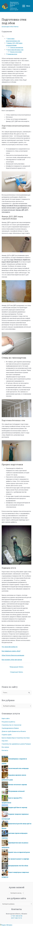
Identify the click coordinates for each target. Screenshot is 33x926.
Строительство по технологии (11, 725)
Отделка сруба (6, 734)
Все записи (5, 747)
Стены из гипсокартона (16, 47)
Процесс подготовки (16, 52)
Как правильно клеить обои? (11, 651)
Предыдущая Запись (16, 667)
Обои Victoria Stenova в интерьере (13, 655)
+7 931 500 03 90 (16, 916)
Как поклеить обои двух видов (12, 659)
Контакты (5, 750)
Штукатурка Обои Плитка (10, 26)
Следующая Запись (16, 672)
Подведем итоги (12, 54)
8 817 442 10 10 (16, 918)
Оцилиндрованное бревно (10, 728)
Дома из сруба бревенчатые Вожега (14, 731)
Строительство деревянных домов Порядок (16, 744)
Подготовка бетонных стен (15, 50)
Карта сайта (5, 718)
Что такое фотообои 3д (9, 647)
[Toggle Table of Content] (3, 36)
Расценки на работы (8, 722)
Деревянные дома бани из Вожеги (14, 3)
